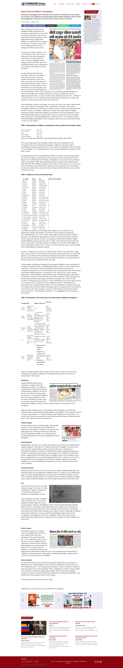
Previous (21, 600)
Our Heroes (84, 4)
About (52, 661)
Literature (78, 4)
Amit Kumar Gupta (80, 625)
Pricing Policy (76, 661)
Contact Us (68, 663)
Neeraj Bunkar (52, 639)
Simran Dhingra (25, 640)
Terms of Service (68, 661)
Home (55, 4)
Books (90, 4)
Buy (93, 4)
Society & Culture (70, 4)
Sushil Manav (79, 639)
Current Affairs (61, 4)
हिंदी (97, 3)
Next (60, 600)
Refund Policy (83, 661)
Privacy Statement (59, 661)
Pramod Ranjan (25, 22)
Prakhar (51, 625)
